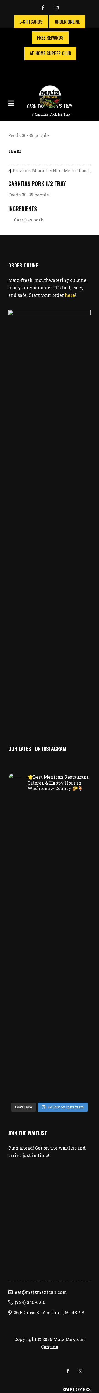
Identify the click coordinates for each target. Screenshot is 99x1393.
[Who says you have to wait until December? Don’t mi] (49, 1048)
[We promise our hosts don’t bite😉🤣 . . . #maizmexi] (49, 948)
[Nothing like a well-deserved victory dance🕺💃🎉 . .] (49, 901)
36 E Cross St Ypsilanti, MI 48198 (48, 1312)
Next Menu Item (70, 170)
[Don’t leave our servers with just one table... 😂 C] (49, 975)
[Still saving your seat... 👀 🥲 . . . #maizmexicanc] (49, 924)
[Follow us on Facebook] (48, 8)
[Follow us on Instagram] (57, 8)
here (70, 295)
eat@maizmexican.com (40, 1292)
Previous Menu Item (33, 170)
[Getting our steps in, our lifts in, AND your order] (49, 1083)
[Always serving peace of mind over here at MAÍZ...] (49, 813)
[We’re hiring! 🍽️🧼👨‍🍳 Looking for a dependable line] (49, 859)
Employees (76, 1389)
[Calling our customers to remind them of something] (49, 1010)
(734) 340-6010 (29, 1302)
